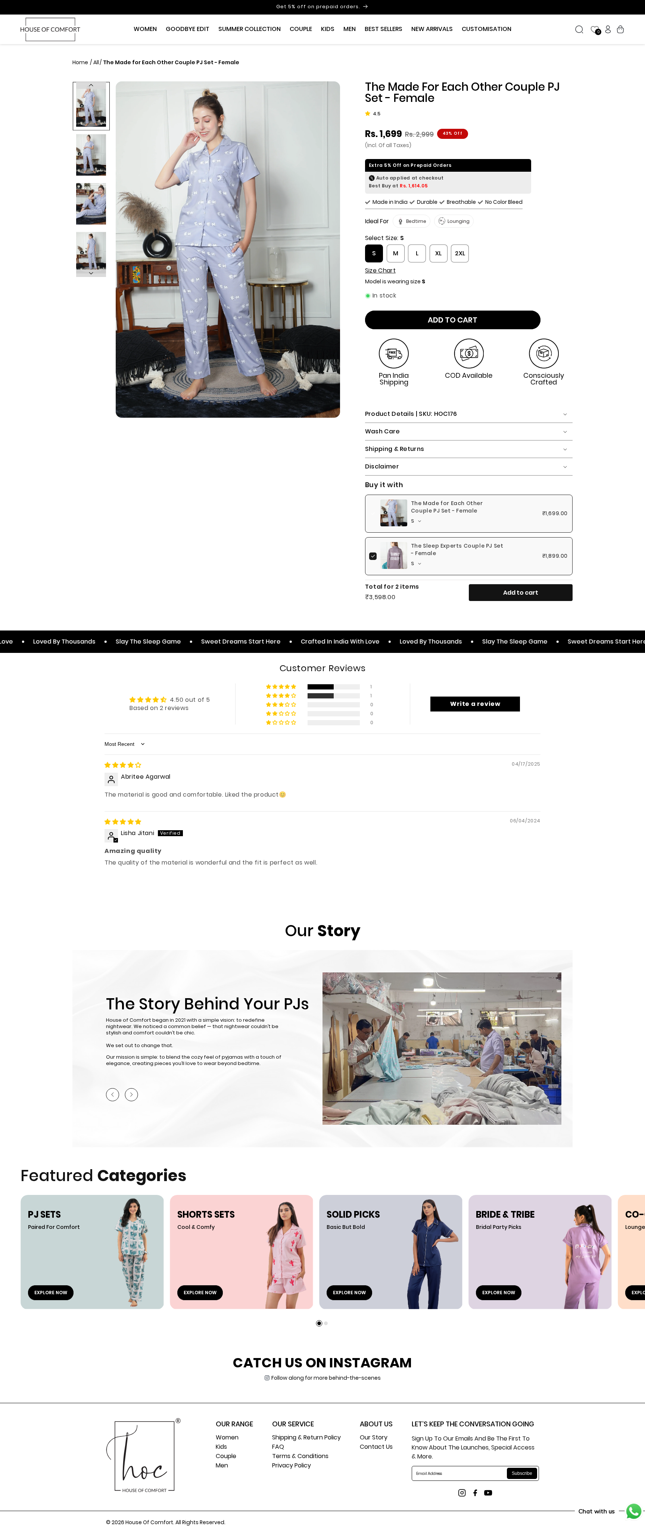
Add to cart (520, 592)
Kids (221, 1447)
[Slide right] (91, 273)
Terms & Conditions (300, 1456)
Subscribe (522, 1473)
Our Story (373, 1438)
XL (438, 253)
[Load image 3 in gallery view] (91, 203)
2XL (460, 253)
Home (80, 62)
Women (227, 1438)
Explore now (50, 1292)
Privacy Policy (291, 1466)
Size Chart (380, 271)
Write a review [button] (475, 704)
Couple (226, 1456)
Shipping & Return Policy (306, 1438)
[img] (123, 765)
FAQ (278, 1447)
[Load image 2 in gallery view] (91, 154)
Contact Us (376, 1447)
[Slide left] (91, 85)
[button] (145, 29)
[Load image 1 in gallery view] (91, 105)
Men (222, 1466)
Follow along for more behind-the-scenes (326, 1377)
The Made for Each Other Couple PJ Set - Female (447, 506)
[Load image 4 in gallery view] (91, 252)
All (96, 62)
